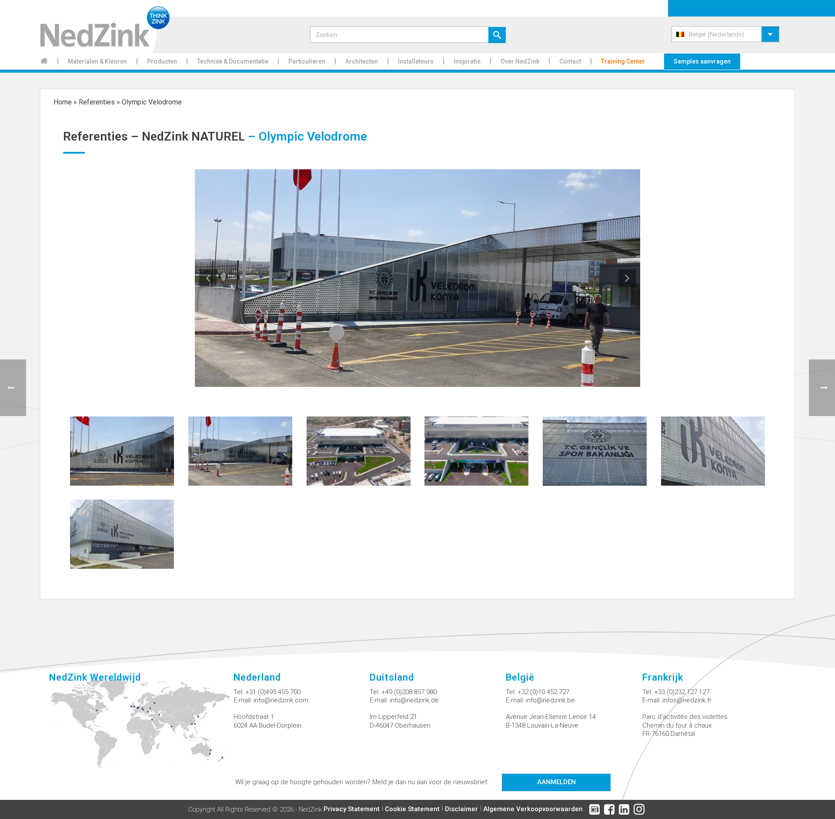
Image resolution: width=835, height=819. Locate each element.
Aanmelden (556, 782)
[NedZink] (105, 26)
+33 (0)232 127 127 (681, 692)
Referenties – (102, 136)
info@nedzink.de (414, 700)
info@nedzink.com (281, 700)
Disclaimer (461, 809)
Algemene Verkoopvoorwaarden (533, 809)
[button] (725, 34)
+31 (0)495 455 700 (273, 692)
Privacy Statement (352, 809)
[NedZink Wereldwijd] (141, 728)
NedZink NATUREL (193, 136)
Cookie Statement (412, 809)
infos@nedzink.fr (686, 700)
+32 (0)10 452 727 (543, 692)
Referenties (97, 102)
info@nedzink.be (550, 700)
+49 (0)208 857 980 (409, 692)
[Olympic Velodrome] (122, 450)
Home (62, 102)
